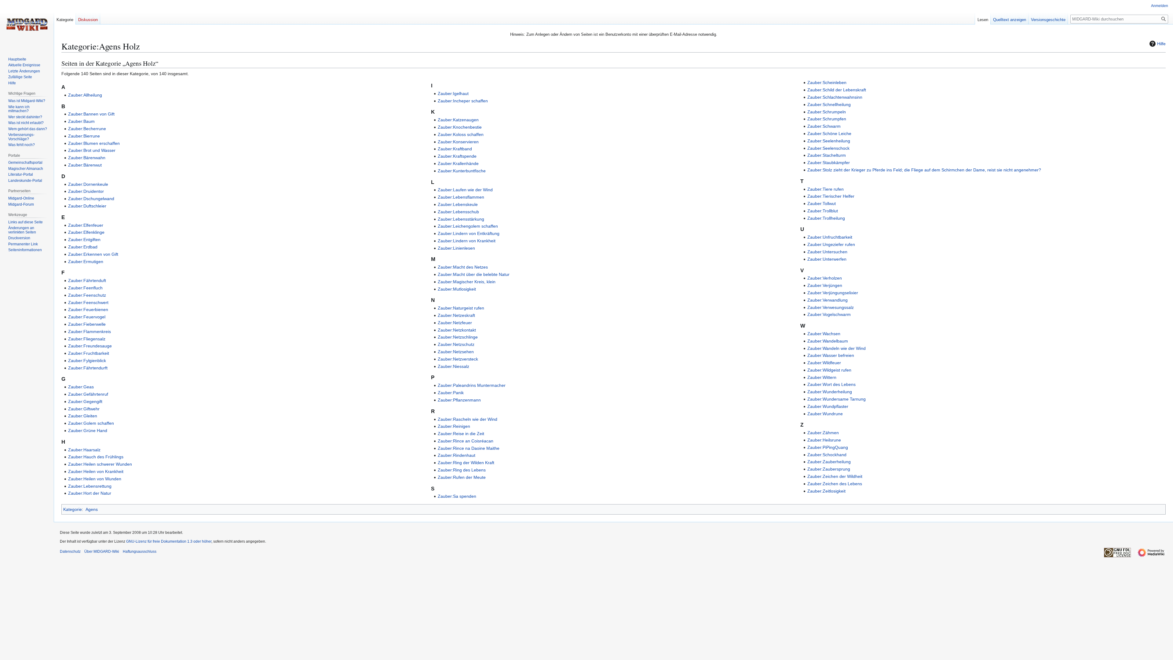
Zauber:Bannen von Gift (91, 114)
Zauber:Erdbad (82, 246)
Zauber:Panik (451, 392)
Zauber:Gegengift (85, 401)
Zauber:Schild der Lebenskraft (836, 89)
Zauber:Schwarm (824, 126)
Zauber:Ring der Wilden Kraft (466, 462)
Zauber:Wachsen (823, 333)
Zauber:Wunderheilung (829, 391)
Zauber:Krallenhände (458, 163)
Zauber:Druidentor (86, 191)
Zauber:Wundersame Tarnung (836, 399)
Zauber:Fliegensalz (86, 338)
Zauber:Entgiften (84, 239)
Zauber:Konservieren (458, 141)
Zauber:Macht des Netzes (463, 267)
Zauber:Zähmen (823, 432)
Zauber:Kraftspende (457, 156)
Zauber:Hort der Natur (89, 493)
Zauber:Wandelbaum (827, 341)
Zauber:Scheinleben (826, 82)
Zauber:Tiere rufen (825, 189)
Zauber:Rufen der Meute (462, 477)
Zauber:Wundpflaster (827, 406)
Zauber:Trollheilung (826, 218)
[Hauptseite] (26, 24)
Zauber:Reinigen (454, 426)
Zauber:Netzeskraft (456, 315)
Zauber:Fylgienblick (87, 360)
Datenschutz (70, 551)
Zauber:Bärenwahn (86, 157)
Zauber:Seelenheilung (828, 140)
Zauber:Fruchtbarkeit (88, 353)
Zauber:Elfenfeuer (85, 225)
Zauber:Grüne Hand (87, 430)
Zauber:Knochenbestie (460, 127)
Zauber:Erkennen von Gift (93, 254)
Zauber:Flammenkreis (89, 331)
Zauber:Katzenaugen (458, 119)
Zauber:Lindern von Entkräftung (468, 233)
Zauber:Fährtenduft (87, 280)
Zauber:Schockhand (826, 454)
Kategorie (72, 509)
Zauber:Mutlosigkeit (457, 289)
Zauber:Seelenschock (828, 148)
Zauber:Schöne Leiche (829, 133)
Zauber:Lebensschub (458, 211)
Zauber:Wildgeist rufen (829, 370)
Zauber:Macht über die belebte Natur (474, 274)
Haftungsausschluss (139, 551)
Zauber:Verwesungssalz (830, 307)
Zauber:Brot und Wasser (91, 150)
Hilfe (1161, 43)
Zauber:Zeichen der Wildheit (834, 476)
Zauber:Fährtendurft (88, 367)
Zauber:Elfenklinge (86, 232)
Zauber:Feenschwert (88, 302)
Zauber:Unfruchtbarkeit (829, 237)
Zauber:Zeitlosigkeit (826, 491)
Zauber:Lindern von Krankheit (466, 240)
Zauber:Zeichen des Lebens (834, 483)
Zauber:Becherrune (87, 128)
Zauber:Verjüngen (824, 285)
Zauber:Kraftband (455, 148)
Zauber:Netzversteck (458, 359)
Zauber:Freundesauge (90, 345)
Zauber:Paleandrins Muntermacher (472, 385)
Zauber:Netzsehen (456, 351)
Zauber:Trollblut (822, 210)
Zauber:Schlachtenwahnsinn (834, 97)
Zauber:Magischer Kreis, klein (466, 281)
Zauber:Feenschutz (87, 295)
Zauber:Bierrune (84, 136)
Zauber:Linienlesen (456, 248)
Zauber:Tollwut (821, 203)
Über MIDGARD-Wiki (101, 551)
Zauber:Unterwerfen (826, 259)
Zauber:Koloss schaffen (461, 134)
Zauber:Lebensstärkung (461, 219)
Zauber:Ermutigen (85, 261)
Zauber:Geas (81, 386)
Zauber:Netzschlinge (458, 337)
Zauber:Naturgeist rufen (461, 308)
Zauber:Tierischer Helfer (830, 196)
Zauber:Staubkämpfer (828, 162)
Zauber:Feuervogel (86, 316)
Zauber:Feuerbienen (88, 309)
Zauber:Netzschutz (456, 344)
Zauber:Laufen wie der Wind (465, 189)
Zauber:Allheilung (85, 95)
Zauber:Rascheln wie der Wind (467, 419)
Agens (92, 509)
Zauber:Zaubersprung (828, 469)
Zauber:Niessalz (453, 366)
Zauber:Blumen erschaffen (94, 143)
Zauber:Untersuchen (827, 251)
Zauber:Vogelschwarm (829, 314)
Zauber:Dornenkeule (88, 184)
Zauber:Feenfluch (85, 287)
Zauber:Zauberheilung (829, 461)
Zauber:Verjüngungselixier (832, 292)
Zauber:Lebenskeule (458, 204)
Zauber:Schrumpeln (826, 111)
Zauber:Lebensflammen (461, 197)
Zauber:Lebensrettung (89, 486)
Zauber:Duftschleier (87, 206)
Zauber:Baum (81, 121)
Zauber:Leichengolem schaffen (468, 226)
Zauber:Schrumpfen (826, 118)
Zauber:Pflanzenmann (459, 400)
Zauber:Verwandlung (827, 300)
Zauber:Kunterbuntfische (462, 170)
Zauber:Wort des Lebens (831, 384)
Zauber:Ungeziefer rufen (831, 244)
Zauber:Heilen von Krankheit (95, 471)
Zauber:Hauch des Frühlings (95, 456)
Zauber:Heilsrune (824, 440)
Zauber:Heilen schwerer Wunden (100, 464)
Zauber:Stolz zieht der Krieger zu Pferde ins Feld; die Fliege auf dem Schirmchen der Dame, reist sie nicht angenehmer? (924, 169)
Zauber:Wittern (821, 377)
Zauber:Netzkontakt (457, 330)
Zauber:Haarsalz (84, 449)
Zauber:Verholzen (824, 278)
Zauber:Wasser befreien (830, 355)
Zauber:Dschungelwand (91, 198)
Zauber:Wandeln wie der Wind (836, 348)
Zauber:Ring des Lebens (462, 470)
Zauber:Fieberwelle (87, 324)
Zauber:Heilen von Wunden (94, 478)
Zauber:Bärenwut (85, 165)
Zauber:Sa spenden (457, 496)
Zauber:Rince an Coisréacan (465, 440)
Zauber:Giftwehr (84, 408)
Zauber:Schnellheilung (829, 104)
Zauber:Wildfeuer (824, 362)
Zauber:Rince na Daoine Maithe (468, 448)
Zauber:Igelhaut (453, 93)
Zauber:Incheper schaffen (463, 100)
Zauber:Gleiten (82, 415)
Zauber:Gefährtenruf (88, 394)
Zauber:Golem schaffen (91, 423)
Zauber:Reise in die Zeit (461, 433)
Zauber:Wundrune (825, 413)
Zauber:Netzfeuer (455, 322)
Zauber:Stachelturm (826, 155)
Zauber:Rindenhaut (456, 455)
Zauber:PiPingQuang (827, 447)
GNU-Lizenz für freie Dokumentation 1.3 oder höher (168, 541)
